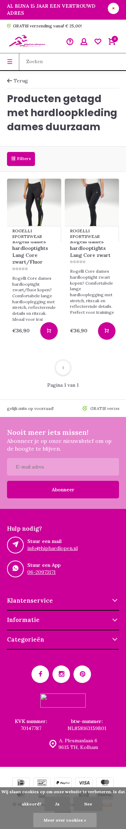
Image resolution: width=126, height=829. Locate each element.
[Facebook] (40, 674)
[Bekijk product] (49, 331)
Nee (88, 804)
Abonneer (63, 489)
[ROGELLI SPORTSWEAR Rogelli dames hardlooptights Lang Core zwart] (92, 206)
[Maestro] (105, 783)
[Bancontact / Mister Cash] (42, 783)
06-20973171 (41, 572)
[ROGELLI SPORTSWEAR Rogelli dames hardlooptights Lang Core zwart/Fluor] (34, 206)
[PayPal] (63, 783)
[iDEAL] (21, 783)
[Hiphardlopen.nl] (28, 42)
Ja (57, 804)
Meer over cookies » (65, 820)
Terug (21, 81)
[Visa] (84, 783)
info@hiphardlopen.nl (52, 548)
